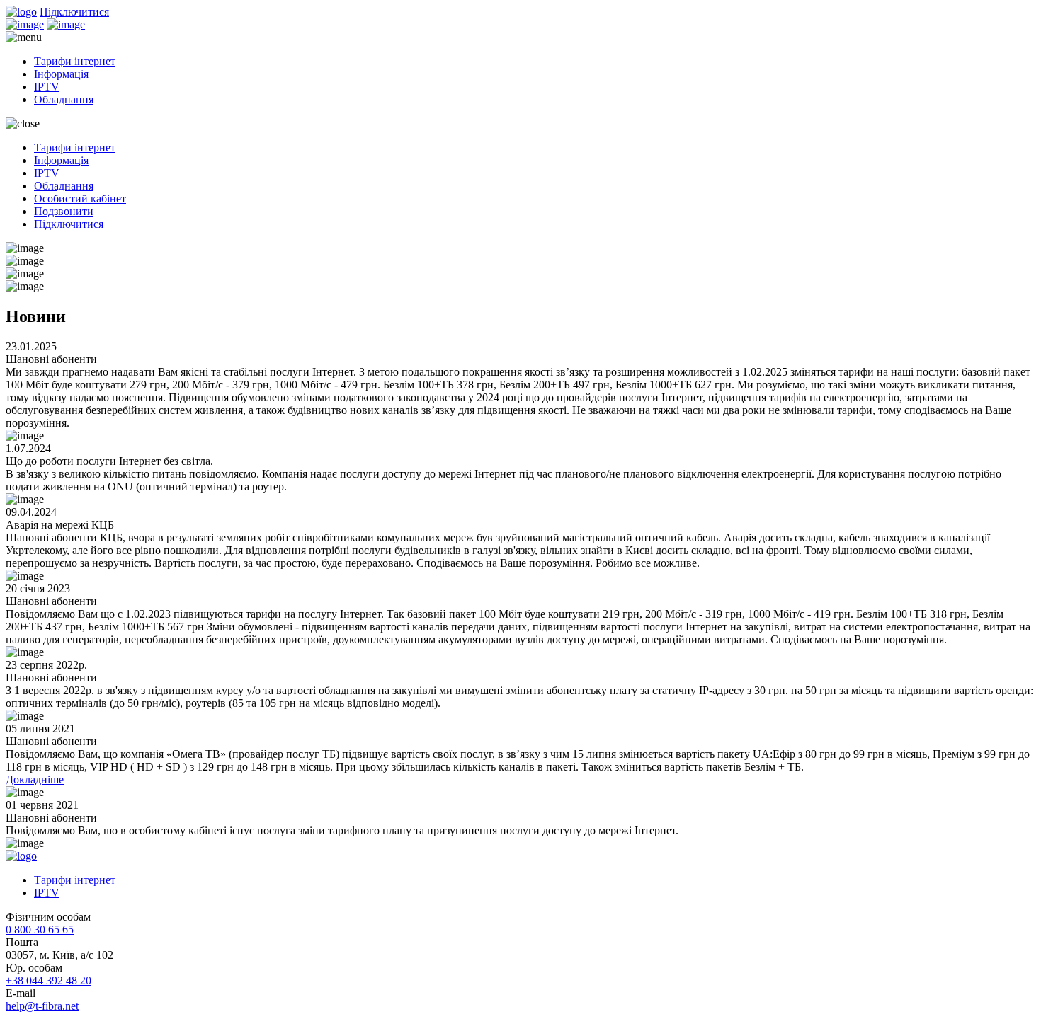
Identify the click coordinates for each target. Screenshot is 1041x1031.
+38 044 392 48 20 (48, 980)
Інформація (61, 74)
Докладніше (35, 779)
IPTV (46, 87)
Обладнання (63, 99)
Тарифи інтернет (74, 61)
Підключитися (74, 12)
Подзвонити (63, 211)
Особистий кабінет (80, 198)
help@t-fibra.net (42, 1006)
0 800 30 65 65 (40, 929)
